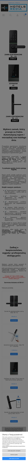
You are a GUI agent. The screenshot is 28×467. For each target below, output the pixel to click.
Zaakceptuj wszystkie (14, 458)
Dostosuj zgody (14, 454)
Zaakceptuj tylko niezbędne (14, 450)
